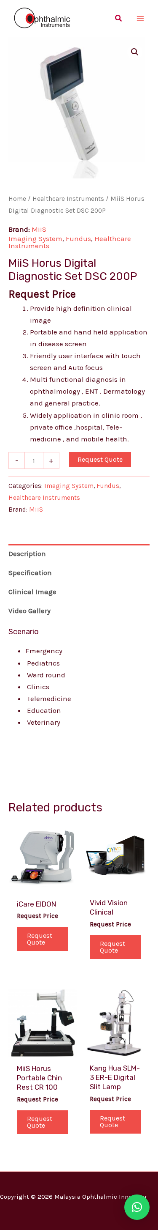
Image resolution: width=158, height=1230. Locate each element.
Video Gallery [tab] (29, 610)
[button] (119, 18)
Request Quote (100, 459)
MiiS (39, 229)
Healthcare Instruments (68, 199)
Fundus (78, 238)
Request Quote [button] (39, 938)
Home (17, 199)
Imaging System (35, 238)
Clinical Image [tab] (32, 591)
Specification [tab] (30, 572)
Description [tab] (27, 553)
